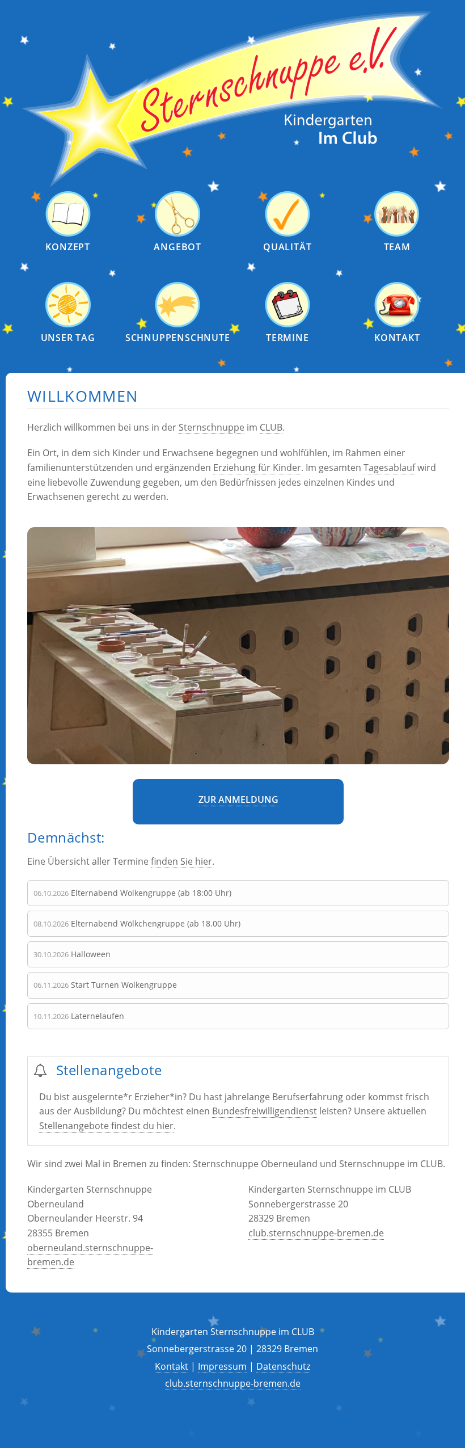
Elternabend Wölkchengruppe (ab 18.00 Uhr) (155, 923)
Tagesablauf (389, 467)
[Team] (397, 233)
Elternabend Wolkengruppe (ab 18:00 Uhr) (151, 892)
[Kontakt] (397, 324)
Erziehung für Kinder (257, 467)
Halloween (91, 954)
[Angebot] (177, 233)
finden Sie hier (181, 861)
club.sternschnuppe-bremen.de (316, 1233)
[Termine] (287, 324)
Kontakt (171, 1366)
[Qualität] (287, 233)
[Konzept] (68, 233)
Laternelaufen (97, 1016)
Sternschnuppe (211, 427)
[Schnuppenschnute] (177, 324)
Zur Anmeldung (238, 799)
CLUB (271, 427)
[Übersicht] (232, 184)
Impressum (222, 1366)
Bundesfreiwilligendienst (264, 1111)
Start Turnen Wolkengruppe (124, 984)
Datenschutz (283, 1366)
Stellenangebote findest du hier (106, 1125)
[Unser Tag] (68, 324)
